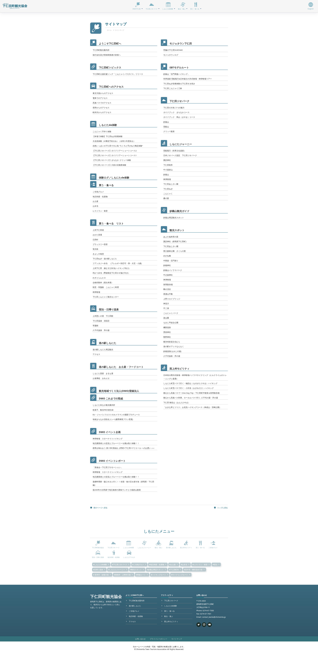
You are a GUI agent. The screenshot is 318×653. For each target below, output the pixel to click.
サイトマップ (176, 639)
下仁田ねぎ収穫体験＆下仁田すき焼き (179, 83)
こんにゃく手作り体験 (102, 131)
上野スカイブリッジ (171, 299)
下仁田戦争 (168, 165)
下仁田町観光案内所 (101, 50)
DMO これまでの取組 (111, 398)
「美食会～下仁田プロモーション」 (107, 467)
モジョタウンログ (170, 55)
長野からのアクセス (101, 107)
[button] (137, 6)
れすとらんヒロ (99, 277)
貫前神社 (167, 332)
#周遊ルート (141, 575)
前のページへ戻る (100, 507)
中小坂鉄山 (168, 169)
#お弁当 (184, 564)
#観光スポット (136, 569)
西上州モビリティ (179, 368)
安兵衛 (95, 249)
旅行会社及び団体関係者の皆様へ (107, 55)
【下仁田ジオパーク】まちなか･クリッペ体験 (112, 160)
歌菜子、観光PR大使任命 (103, 410)
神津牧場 (96, 292)
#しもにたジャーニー (116, 569)
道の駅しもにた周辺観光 (103, 349)
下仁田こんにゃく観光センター (106, 297)
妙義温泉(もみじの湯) (172, 351)
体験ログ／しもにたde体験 (114, 177)
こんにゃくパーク (170, 313)
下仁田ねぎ (168, 189)
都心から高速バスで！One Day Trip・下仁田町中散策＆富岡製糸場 (191, 393)
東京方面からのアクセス (103, 93)
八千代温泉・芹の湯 (171, 356)
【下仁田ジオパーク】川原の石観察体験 (109, 165)
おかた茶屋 (97, 234)
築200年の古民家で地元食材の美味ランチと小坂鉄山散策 (117, 490)
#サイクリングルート (179, 575)
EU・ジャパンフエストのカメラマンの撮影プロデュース (116, 414)
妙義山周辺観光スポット (173, 217)
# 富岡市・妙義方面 (101, 575)
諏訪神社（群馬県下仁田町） (175, 241)
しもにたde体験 (108, 125)
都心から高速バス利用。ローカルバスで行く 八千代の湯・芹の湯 (190, 397)
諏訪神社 (167, 160)
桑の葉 (166, 198)
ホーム (109, 30)
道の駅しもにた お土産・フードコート (121, 367)
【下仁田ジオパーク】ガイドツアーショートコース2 (115, 150)
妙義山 (166, 122)
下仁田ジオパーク (179, 101)
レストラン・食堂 (100, 211)
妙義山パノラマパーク (172, 270)
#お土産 (172, 564)
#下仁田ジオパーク (119, 564)
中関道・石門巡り (170, 260)
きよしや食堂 (98, 254)
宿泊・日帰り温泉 (109, 309)
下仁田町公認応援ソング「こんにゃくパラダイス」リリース (118, 74)
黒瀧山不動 (168, 294)
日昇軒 (95, 239)
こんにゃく (168, 193)
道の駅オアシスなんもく (173, 346)
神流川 (166, 303)
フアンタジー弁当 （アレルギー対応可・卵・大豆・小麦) (117, 263)
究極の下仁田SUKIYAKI (173, 50)
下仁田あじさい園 (170, 184)
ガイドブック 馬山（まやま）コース (179, 117)
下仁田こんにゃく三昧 (172, 88)
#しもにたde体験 (100, 564)
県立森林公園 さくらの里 (174, 251)
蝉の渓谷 (167, 289)
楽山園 (166, 318)
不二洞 (166, 308)
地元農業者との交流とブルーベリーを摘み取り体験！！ (116, 443)
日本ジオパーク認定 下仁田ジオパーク (180, 155)
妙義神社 (167, 265)
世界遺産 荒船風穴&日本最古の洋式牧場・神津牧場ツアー (187, 78)
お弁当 (95, 206)
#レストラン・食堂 (199, 564)
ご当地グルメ (98, 191)
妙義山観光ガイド (179, 211)
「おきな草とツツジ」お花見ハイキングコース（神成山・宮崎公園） (192, 407)
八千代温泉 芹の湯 (101, 330)
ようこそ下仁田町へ (110, 43)
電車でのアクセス (100, 98)
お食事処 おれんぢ (101, 378)
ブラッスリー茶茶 (100, 244)
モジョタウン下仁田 (181, 43)
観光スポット (177, 230)
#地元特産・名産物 (156, 564)
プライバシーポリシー (158, 639)
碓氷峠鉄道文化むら (171, 341)
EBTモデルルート (179, 67)
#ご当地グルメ (138, 564)
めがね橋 (167, 255)
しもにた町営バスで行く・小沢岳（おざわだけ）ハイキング (188, 388)
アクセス (96, 354)
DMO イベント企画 (110, 432)
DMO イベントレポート (112, 460)
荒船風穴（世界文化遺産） (174, 150)
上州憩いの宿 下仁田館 (103, 316)
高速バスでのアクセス (102, 102)
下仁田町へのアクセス (111, 86)
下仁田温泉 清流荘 (101, 321)
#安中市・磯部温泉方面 (193, 569)
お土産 (95, 201)
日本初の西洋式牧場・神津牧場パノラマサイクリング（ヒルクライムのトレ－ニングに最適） (195, 377)
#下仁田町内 (174, 569)
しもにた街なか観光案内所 (104, 405)
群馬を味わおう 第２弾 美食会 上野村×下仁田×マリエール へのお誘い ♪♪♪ (123, 448)
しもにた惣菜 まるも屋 (103, 373)
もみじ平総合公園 (170, 322)
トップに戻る (222, 507)
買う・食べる (106, 185)
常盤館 (95, 325)
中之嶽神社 (168, 275)
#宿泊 (215, 564)
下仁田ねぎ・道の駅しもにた (105, 258)
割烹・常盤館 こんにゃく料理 (106, 287)
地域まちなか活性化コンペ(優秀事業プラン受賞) (113, 419)
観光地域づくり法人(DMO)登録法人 (119, 391)
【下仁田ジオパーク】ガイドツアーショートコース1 (115, 155)
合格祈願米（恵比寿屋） (103, 282)
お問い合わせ (140, 639)
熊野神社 (167, 337)
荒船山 (166, 126)
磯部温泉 (167, 327)
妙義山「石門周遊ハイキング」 (176, 74)
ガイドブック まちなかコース (176, 112)
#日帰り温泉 (98, 569)
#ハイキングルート (158, 575)
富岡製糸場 (168, 284)
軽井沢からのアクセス (102, 112)
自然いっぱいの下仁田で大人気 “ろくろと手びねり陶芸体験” (118, 146)
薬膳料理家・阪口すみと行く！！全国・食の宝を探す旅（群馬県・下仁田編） (123, 483)
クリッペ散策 (169, 131)
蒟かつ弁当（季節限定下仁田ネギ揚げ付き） (111, 273)
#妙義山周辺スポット (155, 569)
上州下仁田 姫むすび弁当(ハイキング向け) (111, 268)
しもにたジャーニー (181, 144)
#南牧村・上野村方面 (122, 575)
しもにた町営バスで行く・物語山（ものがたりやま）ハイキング (190, 383)
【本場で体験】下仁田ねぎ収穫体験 (107, 136)
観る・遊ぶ (168, 616)
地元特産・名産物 (100, 196)
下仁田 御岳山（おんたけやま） (176, 402)
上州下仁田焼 (98, 230)
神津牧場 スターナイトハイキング (107, 438)
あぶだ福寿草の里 (170, 236)
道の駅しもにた (107, 343)
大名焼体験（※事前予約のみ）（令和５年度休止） (114, 141)
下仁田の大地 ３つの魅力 (173, 107)
